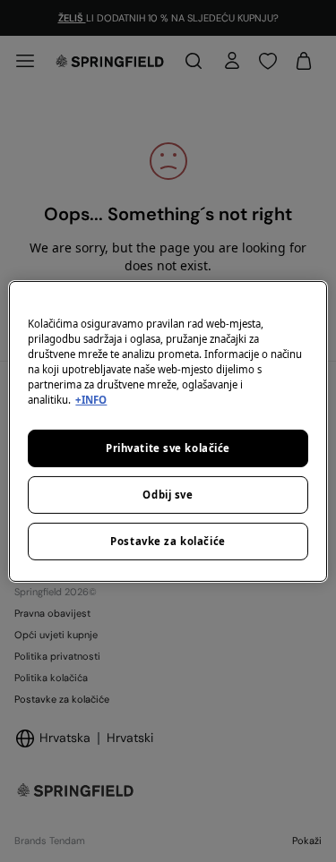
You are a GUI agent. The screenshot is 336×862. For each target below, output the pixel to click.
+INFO (91, 399)
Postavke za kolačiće (167, 541)
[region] (167, 430)
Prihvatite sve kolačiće (168, 448)
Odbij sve (167, 494)
